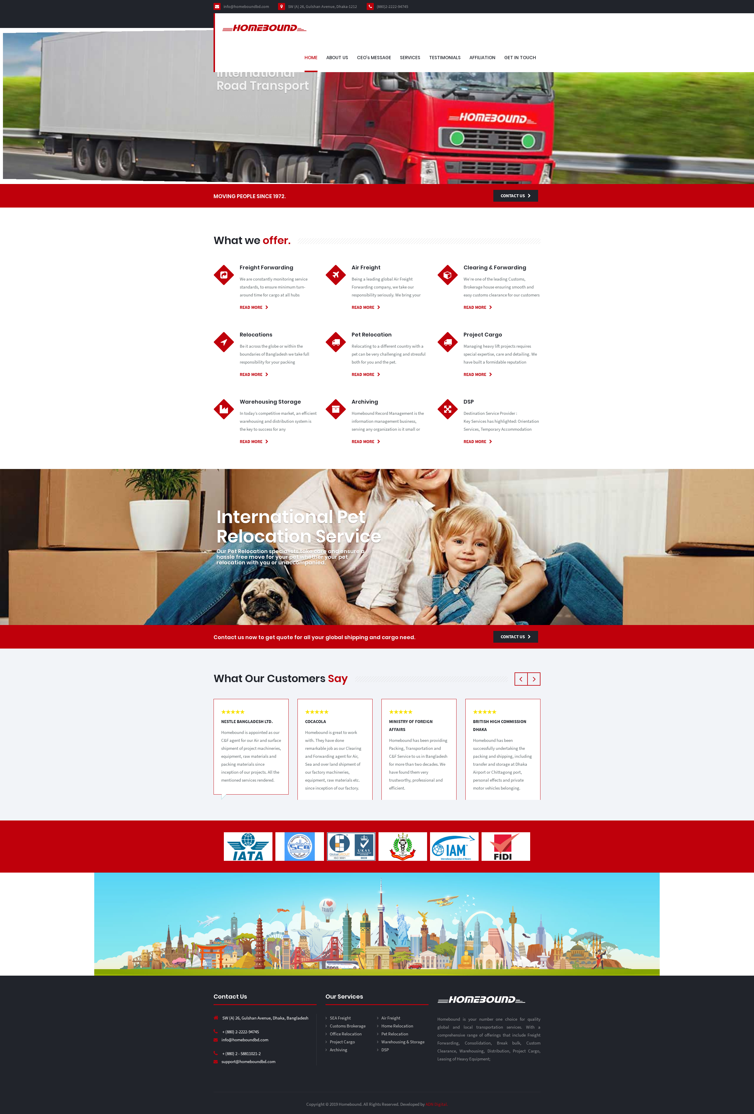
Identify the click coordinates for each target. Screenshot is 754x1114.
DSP (385, 1049)
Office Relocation (346, 1034)
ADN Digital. (437, 1104)
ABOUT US (337, 57)
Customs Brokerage (348, 1026)
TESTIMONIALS (445, 57)
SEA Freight (340, 1018)
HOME (311, 57)
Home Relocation (397, 1026)
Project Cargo (342, 1042)
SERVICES (410, 57)
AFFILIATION (482, 57)
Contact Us (513, 195)
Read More (251, 307)
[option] (248, 846)
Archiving (338, 1049)
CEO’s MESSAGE (374, 57)
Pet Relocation (394, 1034)
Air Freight (390, 1018)
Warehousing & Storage (402, 1042)
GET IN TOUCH (520, 57)
